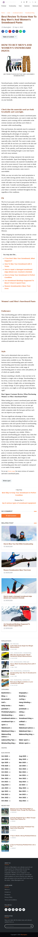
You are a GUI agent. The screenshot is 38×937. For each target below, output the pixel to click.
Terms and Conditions (11, 900)
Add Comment (12, 515)
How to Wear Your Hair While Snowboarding (18, 544)
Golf (11, 643)
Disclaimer (7, 894)
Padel (20, 6)
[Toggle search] (32, 2)
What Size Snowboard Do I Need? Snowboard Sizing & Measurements (21, 655)
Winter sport (6, 480)
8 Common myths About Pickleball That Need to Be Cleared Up (22, 827)
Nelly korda (16, 643)
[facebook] (21, 2)
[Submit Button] (31, 926)
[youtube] (16, 909)
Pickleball (3, 6)
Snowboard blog (27, 653)
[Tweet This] (6, 31)
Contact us (8, 892)
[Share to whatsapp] (20, 31)
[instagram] (24, 2)
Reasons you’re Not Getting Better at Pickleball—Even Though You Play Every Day (22, 810)
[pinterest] (26, 2)
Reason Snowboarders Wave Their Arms (17, 570)
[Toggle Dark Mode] (30, 2)
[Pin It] (9, 31)
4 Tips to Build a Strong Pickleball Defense (23, 835)
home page (11, 471)
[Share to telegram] (24, 31)
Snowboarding (12, 6)
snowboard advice (18, 653)
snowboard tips (26, 671)
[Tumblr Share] (17, 31)
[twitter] (20, 909)
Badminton (27, 6)
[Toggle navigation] (35, 2)
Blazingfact (24, 934)
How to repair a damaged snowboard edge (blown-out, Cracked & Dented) (18, 597)
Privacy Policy (8, 897)
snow (11, 653)
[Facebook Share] (2, 31)
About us (7, 889)
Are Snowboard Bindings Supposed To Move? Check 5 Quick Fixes (17, 624)
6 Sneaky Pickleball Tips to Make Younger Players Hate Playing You (23, 818)
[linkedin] (23, 909)
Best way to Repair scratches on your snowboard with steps (21, 682)
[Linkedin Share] (13, 31)
